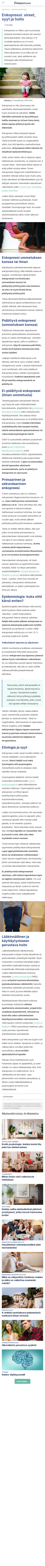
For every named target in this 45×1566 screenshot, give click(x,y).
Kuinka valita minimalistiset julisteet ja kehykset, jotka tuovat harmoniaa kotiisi (22, 1212)
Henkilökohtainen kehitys (13, 1242)
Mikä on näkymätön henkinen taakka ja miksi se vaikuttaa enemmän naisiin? (22, 1280)
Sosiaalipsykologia (10, 1343)
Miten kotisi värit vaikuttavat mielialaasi (18, 1178)
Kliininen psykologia (19, 9)
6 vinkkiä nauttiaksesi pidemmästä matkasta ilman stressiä (21, 1314)
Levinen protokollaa (21, 976)
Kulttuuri (6, 1207)
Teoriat (5, 1372)
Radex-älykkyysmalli (13, 1374)
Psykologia (6, 9)
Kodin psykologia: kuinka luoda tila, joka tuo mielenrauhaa (22, 1146)
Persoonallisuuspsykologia (14, 1275)
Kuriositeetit (7, 1310)
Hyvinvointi (7, 1174)
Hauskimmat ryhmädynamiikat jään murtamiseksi (21, 1246)
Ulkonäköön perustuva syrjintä (19, 1345)
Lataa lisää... (22, 1381)
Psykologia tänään (10, 1142)
